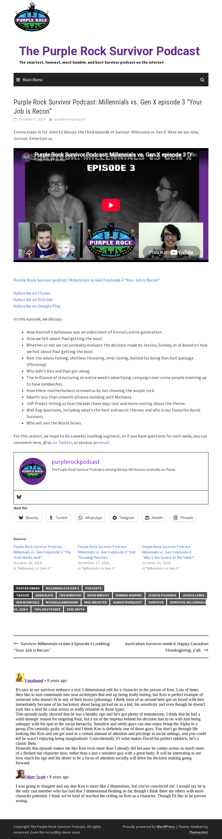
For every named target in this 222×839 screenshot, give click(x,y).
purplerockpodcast (70, 119)
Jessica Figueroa (162, 595)
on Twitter (62, 442)
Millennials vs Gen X (62, 588)
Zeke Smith (75, 609)
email (104, 442)
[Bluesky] (19, 497)
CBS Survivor (70, 595)
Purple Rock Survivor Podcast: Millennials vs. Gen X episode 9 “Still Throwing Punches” (106, 552)
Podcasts (93, 588)
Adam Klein (44, 595)
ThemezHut (198, 832)
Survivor (156, 602)
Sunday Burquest (127, 602)
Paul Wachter (95, 602)
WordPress (166, 826)
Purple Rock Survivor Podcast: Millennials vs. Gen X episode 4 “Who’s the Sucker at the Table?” (168, 552)
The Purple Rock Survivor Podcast (109, 51)
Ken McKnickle (28, 602)
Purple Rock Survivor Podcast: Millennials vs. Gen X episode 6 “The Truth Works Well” (42, 552)
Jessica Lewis (193, 595)
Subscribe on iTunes (32, 293)
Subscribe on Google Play (37, 306)
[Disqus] (111, 739)
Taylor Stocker (47, 609)
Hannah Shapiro (129, 595)
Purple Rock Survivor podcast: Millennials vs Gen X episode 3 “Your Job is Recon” (87, 280)
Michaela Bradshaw (62, 602)
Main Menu (33, 79)
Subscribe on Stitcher (33, 299)
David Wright (98, 595)
